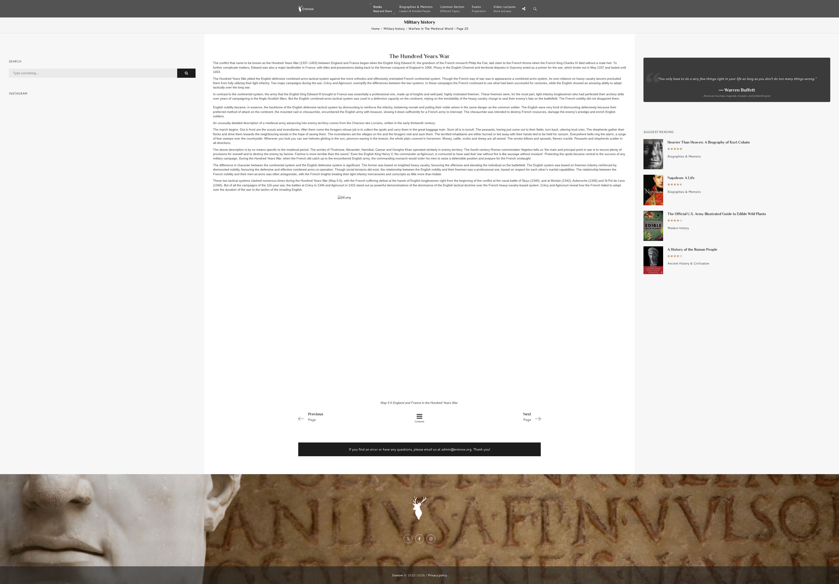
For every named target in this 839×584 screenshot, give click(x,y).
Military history (394, 29)
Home (375, 29)
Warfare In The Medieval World (430, 29)
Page (315, 417)
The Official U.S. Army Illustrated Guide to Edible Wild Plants (716, 214)
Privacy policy (437, 575)
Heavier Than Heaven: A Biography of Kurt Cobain (708, 142)
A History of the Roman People (692, 249)
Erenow (397, 575)
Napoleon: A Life (681, 178)
